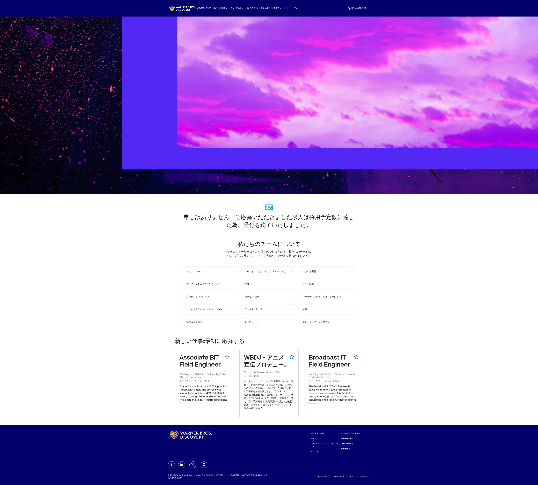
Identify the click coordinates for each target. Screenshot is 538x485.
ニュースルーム (362, 476)
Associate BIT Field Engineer (200, 361)
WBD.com (345, 449)
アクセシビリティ (337, 476)
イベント (287, 8)
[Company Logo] (182, 8)
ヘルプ (350, 476)
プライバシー (322, 476)
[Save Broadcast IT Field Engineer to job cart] (356, 357)
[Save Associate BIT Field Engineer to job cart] (227, 357)
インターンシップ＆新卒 (350, 433)
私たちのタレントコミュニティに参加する (263, 8)
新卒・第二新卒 (237, 8)
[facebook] (171, 464)
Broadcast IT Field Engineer (329, 361)
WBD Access (347, 439)
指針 (313, 439)
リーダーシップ (347, 444)
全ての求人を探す (204, 8)
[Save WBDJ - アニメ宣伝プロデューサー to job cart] (291, 357)
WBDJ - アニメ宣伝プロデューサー (264, 362)
